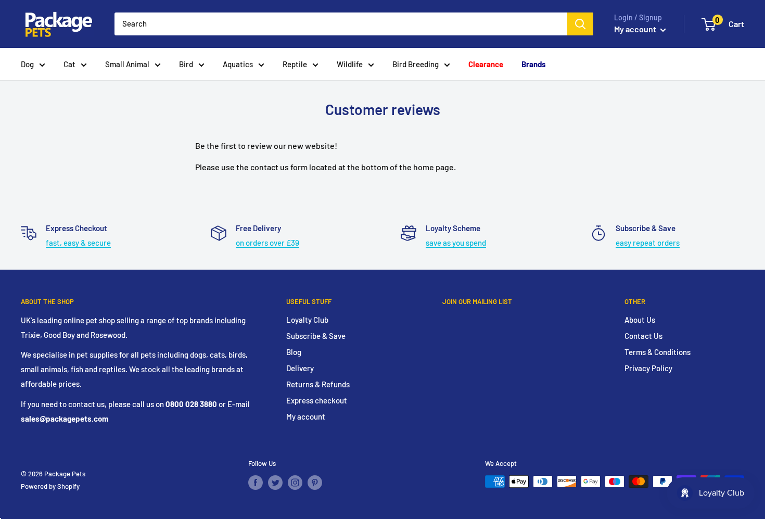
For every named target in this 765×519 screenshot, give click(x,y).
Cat (69, 64)
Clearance (485, 64)
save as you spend (456, 242)
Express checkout (316, 400)
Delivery (300, 368)
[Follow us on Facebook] (255, 482)
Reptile (295, 64)
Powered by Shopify (50, 486)
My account (636, 29)
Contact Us (643, 335)
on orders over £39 (267, 242)
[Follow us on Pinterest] (315, 482)
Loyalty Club (307, 319)
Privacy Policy (648, 368)
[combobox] (340, 23)
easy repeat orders (648, 242)
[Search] (580, 23)
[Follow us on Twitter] (275, 482)
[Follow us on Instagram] (295, 482)
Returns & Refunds (318, 384)
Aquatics (238, 64)
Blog (293, 352)
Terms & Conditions (657, 352)
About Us (639, 319)
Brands (533, 64)
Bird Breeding (415, 64)
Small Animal (127, 64)
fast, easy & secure (78, 242)
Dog (27, 64)
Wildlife (350, 64)
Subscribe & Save (316, 335)
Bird (186, 64)
